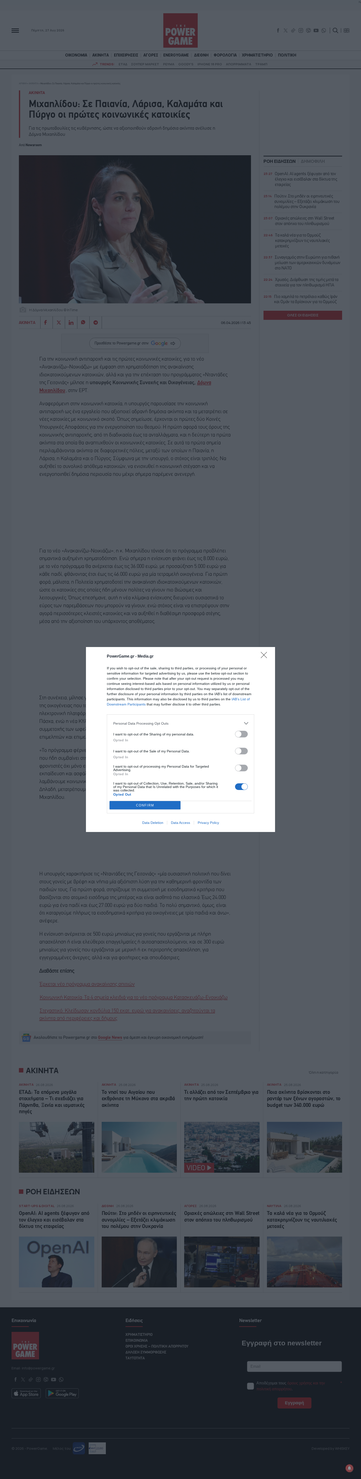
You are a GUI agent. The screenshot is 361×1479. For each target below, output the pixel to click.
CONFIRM (145, 805)
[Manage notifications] (349, 1468)
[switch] (241, 734)
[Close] (265, 656)
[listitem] (180, 723)
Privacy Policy (208, 823)
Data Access (180, 823)
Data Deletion (152, 823)
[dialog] (180, 739)
